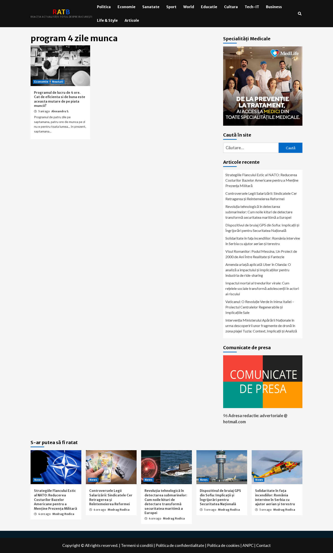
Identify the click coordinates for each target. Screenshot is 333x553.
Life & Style (107, 20)
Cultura (231, 7)
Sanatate (150, 7)
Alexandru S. (60, 111)
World (188, 7)
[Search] (299, 13)
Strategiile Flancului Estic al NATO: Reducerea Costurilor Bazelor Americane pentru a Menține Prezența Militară (261, 180)
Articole (132, 20)
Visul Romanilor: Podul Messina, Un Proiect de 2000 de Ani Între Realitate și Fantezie (261, 254)
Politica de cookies (223, 545)
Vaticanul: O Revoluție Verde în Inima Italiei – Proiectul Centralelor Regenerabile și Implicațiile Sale (259, 307)
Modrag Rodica (63, 514)
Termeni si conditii (137, 545)
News (38, 479)
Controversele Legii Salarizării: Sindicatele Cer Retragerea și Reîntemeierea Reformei (261, 196)
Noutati (57, 81)
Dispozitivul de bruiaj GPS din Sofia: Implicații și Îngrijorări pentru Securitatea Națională (262, 228)
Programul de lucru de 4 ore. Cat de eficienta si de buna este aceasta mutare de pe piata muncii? (59, 99)
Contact (263, 545)
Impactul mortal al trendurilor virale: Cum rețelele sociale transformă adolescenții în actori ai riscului (262, 288)
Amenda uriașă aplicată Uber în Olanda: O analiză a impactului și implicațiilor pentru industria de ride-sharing (258, 269)
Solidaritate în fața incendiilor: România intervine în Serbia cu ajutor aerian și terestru (262, 241)
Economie (126, 7)
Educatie (209, 7)
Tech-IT (252, 7)
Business (274, 7)
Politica (104, 7)
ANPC (247, 545)
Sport (171, 7)
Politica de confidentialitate (180, 545)
